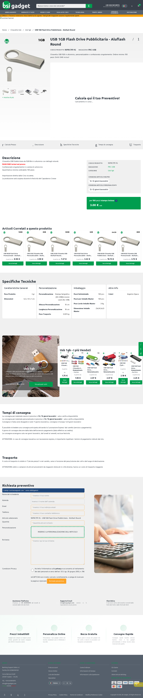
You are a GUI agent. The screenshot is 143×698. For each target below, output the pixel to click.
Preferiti (133, 39)
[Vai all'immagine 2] (13, 91)
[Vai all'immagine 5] (36, 91)
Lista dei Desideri (54, 674)
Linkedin (11, 695)
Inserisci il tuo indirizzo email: (44, 507)
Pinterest (18, 695)
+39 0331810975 (113, 5)
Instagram (24, 695)
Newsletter (52, 678)
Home (4, 30)
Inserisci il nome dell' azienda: (43, 501)
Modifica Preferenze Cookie (93, 695)
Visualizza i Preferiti (141, 344)
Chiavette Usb (16, 30)
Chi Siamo (114, 667)
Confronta (138, 39)
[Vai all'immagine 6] (43, 91)
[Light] (63, 683)
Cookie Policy (63, 695)
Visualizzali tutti (41, 384)
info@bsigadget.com (9, 683)
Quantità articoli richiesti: (43, 523)
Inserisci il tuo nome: (41, 496)
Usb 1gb (28, 30)
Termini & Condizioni (76, 695)
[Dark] (70, 683)
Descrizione (39, 144)
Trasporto (137, 144)
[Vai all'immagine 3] (20, 91)
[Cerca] (89, 6)
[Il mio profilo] (132, 6)
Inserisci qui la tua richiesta (43, 541)
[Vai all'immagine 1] (5, 91)
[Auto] (67, 683)
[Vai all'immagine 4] (28, 91)
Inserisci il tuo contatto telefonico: (46, 513)
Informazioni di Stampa (87, 671)
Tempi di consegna (105, 144)
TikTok (31, 695)
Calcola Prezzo (10, 144)
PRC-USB (111, 166)
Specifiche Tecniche (71, 144)
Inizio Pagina (141, 353)
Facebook (4, 695)
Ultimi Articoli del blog (118, 674)
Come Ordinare (85, 667)
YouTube (38, 695)
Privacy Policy (52, 695)
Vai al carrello (139, 5)
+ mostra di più (8, 97)
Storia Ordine (52, 671)
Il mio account (53, 667)
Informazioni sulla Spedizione (89, 674)
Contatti (114, 671)
